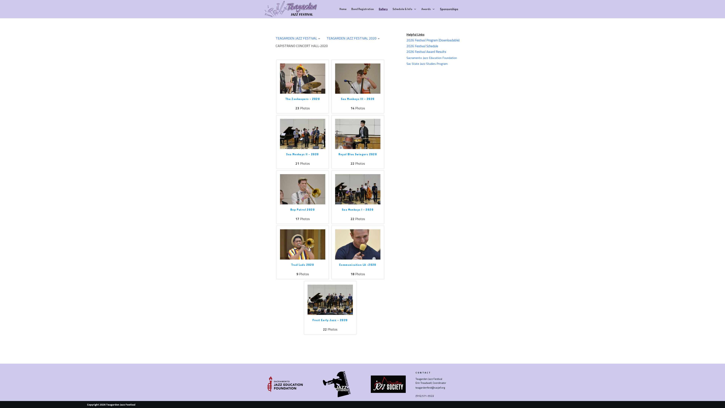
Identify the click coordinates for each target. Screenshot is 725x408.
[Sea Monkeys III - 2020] (357, 78)
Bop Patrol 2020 (302, 209)
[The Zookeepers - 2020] (302, 78)
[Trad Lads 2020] (302, 244)
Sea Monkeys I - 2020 (357, 209)
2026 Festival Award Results (426, 51)
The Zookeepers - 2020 (302, 98)
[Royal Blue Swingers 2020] (357, 133)
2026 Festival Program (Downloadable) (433, 40)
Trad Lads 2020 (302, 264)
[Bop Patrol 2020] (302, 189)
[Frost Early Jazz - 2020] (330, 299)
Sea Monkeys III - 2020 (358, 98)
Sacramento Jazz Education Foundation (431, 58)
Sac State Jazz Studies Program (427, 63)
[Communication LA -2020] (357, 244)
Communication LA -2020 (357, 264)
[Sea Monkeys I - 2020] (357, 189)
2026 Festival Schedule (422, 46)
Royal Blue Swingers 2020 (358, 154)
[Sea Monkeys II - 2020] (302, 133)
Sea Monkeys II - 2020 (302, 154)
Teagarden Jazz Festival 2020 (351, 38)
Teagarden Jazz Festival (296, 38)
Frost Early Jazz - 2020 (330, 320)
